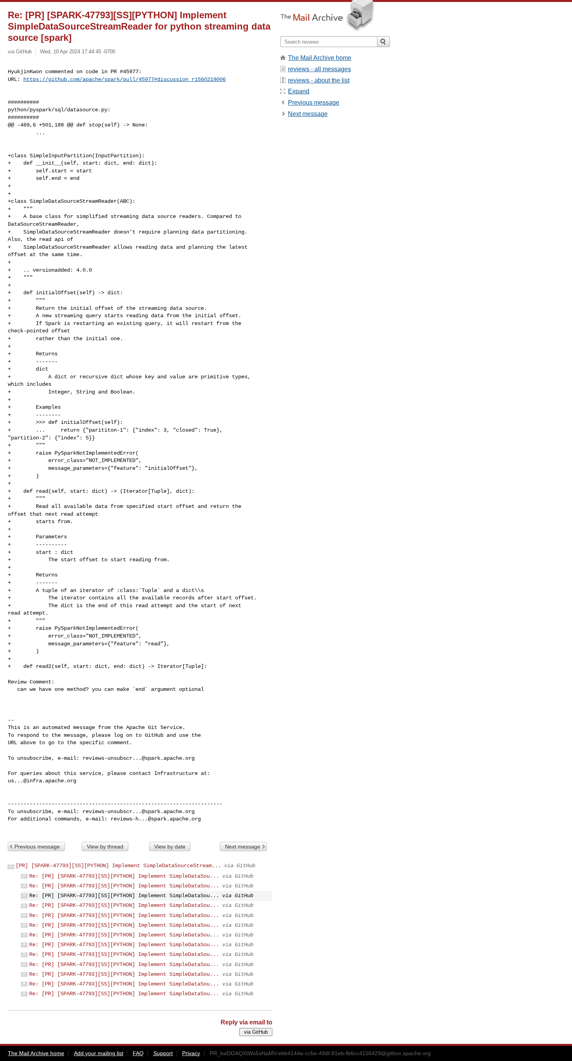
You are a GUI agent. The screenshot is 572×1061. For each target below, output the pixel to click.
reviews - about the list (318, 80)
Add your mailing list (98, 1053)
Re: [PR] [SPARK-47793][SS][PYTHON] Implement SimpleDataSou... (124, 876)
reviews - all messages (319, 69)
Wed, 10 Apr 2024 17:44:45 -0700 (77, 51)
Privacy (191, 1053)
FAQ (138, 1053)
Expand (298, 91)
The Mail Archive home (319, 57)
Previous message (37, 846)
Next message (242, 846)
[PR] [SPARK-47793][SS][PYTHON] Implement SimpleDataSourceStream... (118, 866)
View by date (170, 846)
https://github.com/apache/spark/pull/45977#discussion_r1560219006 (124, 79)
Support (163, 1053)
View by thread (105, 846)
